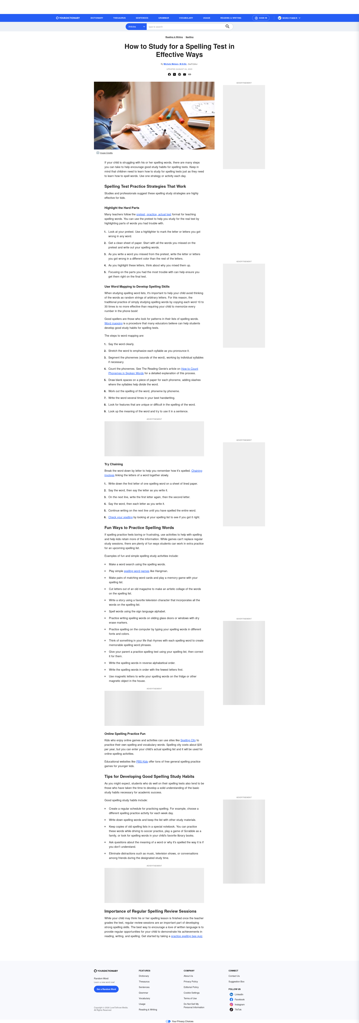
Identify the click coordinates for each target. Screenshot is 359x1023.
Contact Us (234, 975)
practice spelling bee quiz (186, 936)
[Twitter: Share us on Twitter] (174, 74)
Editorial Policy (191, 987)
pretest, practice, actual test (153, 214)
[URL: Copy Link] (189, 74)
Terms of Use (190, 998)
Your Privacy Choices (182, 1021)
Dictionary (144, 975)
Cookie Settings (192, 992)
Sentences (144, 987)
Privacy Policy (191, 981)
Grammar (143, 992)
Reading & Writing (174, 37)
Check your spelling (120, 517)
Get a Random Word (106, 989)
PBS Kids (142, 761)
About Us (188, 975)
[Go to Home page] (68, 18)
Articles (132, 26)
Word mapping (113, 323)
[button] (261, 18)
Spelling (190, 37)
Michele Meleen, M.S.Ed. (175, 63)
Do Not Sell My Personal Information (194, 1005)
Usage (142, 1003)
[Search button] (229, 27)
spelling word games (136, 571)
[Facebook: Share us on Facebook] (169, 74)
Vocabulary (144, 998)
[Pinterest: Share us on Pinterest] (179, 74)
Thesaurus (144, 981)
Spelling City (188, 740)
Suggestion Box (236, 981)
